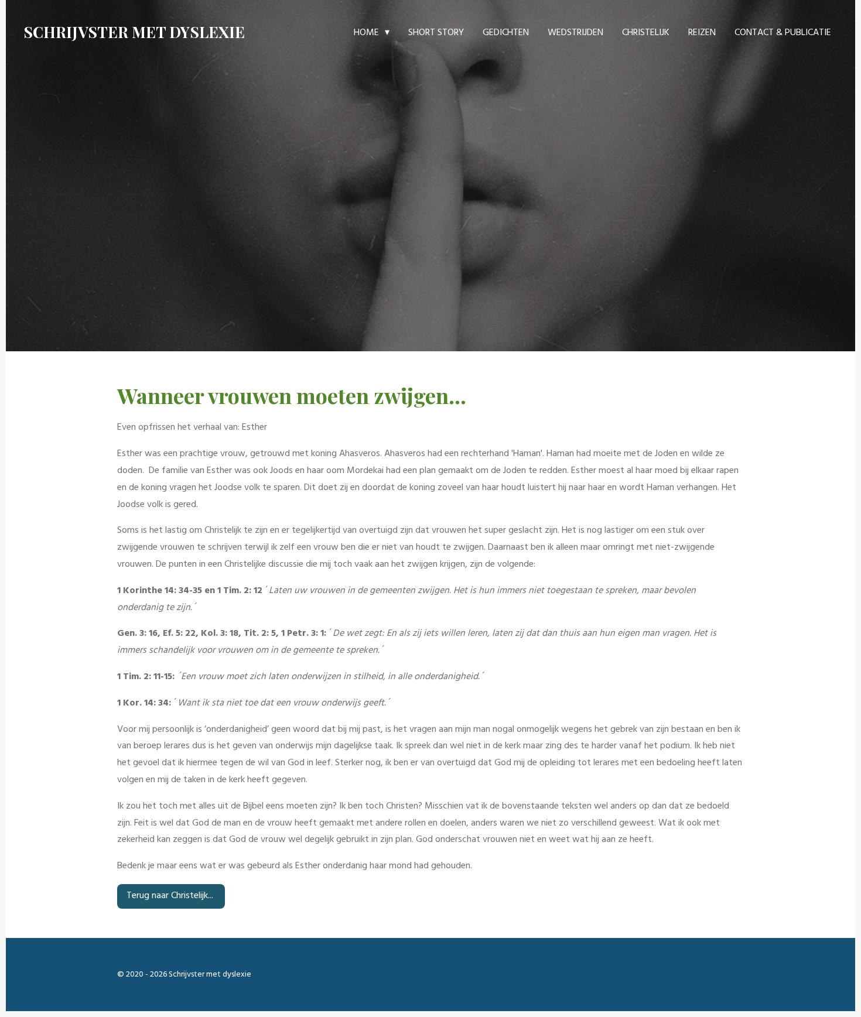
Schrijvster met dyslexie (134, 32)
